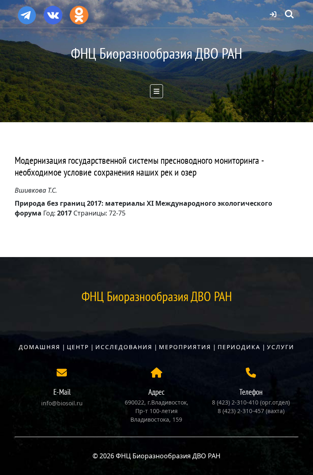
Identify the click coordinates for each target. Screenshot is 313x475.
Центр (78, 347)
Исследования (123, 347)
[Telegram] (27, 11)
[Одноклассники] (79, 12)
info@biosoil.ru (62, 403)
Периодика (239, 347)
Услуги (280, 347)
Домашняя (39, 347)
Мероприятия (185, 347)
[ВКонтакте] (53, 12)
